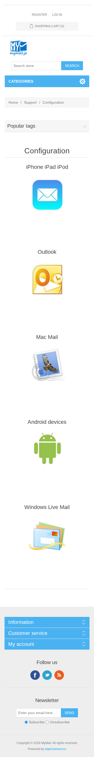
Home (13, 102)
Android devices (47, 422)
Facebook (35, 675)
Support (30, 102)
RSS (59, 675)
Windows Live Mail (47, 507)
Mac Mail (47, 337)
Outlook (47, 252)
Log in (57, 14)
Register (39, 14)
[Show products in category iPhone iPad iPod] (47, 201)
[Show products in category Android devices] (47, 456)
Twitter (47, 675)
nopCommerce (55, 749)
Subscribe (37, 722)
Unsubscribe (60, 722)
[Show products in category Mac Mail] (47, 371)
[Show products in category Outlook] (47, 286)
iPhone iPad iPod (47, 167)
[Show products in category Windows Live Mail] (47, 541)
